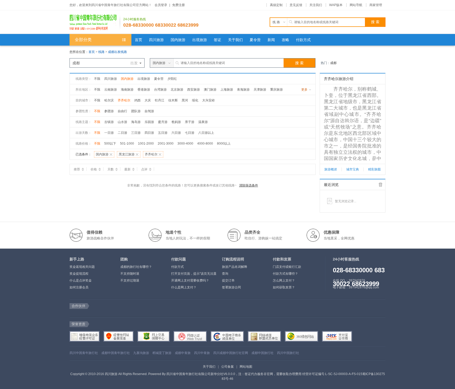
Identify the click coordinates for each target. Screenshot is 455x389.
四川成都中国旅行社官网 (230, 353)
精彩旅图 (374, 169)
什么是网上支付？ (183, 287)
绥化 (195, 100)
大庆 (148, 100)
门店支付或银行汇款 (287, 267)
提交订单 (228, 280)
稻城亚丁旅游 (161, 353)
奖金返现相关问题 (82, 267)
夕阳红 (172, 79)
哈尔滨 (109, 100)
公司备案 (227, 366)
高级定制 (276, 5)
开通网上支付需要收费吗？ (190, 280)
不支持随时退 (129, 273)
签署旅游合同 (231, 287)
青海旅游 (243, 89)
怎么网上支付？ (284, 280)
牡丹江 (159, 100)
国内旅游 (127, 79)
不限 (97, 79)
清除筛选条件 (248, 185)
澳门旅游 (210, 89)
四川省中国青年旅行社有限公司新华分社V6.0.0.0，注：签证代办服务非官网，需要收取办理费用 (233, 374)
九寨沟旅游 (141, 353)
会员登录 (161, 5)
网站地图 (246, 366)
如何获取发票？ (284, 287)
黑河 (185, 100)
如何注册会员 (79, 287)
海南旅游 (127, 89)
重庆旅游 (276, 89)
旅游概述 (330, 169)
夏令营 (159, 79)
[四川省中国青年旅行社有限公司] (95, 22)
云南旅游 (110, 89)
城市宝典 (352, 169)
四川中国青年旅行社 (84, 353)
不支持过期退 (129, 280)
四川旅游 (110, 79)
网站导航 (356, 5)
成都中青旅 (183, 353)
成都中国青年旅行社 (115, 353)
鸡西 (137, 100)
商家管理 (375, 5)
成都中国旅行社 (262, 353)
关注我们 (315, 5)
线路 (101, 52)
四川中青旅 (202, 353)
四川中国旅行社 (288, 353)
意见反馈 (296, 5)
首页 (91, 52)
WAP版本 (336, 5)
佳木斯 (173, 100)
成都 (333, 63)
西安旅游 (193, 89)
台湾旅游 (160, 89)
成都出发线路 (117, 52)
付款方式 (177, 267)
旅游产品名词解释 (234, 267)
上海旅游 (226, 89)
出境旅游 (143, 79)
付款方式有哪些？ (285, 273)
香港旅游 (143, 89)
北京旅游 (177, 89)
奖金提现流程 (79, 273)
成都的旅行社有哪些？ (136, 267)
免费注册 (178, 5)
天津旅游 (260, 89)
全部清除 (380, 184)
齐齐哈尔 (124, 100)
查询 (225, 273)
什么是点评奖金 (81, 280)
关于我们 (209, 366)
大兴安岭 (208, 100)
